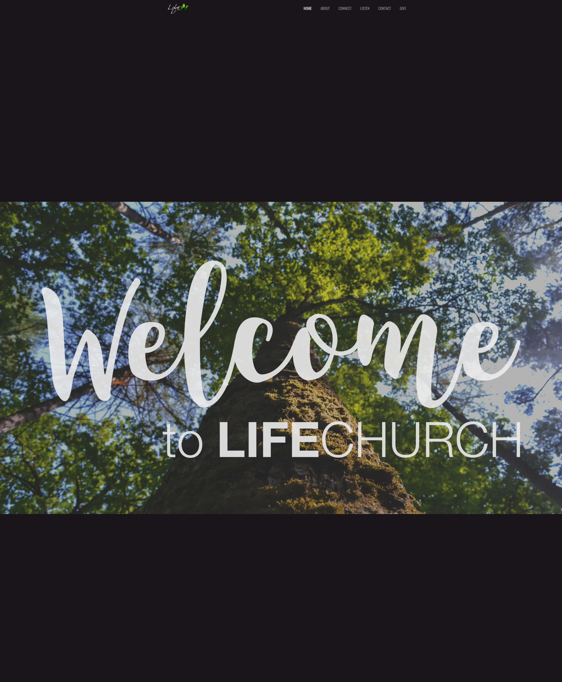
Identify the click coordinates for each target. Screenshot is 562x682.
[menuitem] (308, 8)
